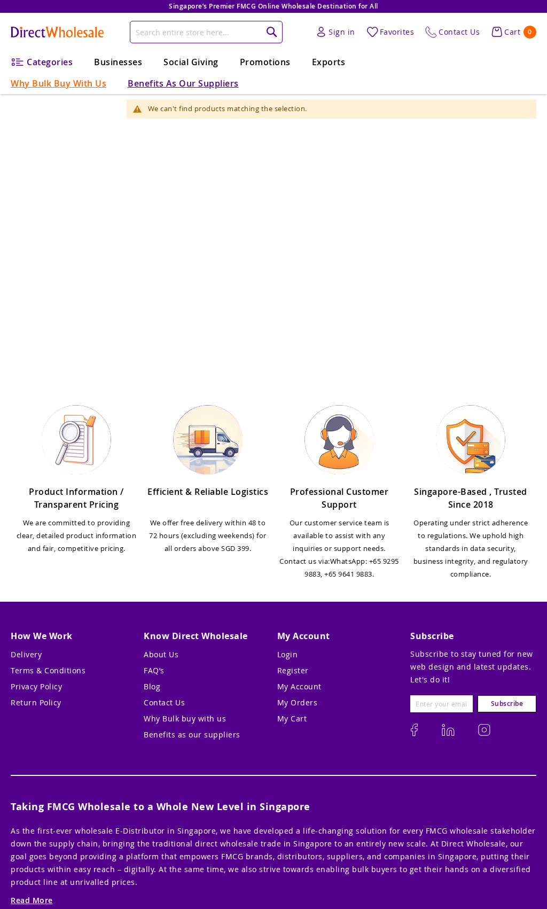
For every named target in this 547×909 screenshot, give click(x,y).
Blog (152, 686)
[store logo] (57, 32)
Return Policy (36, 702)
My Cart (292, 718)
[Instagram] (414, 730)
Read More (32, 900)
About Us (161, 654)
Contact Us (164, 702)
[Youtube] (484, 730)
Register (293, 670)
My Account (299, 686)
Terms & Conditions (48, 670)
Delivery (26, 654)
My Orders (297, 702)
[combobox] (206, 32)
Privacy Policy (36, 686)
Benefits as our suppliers (192, 734)
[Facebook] (448, 730)
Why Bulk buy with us (185, 718)
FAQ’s (154, 670)
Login (287, 654)
